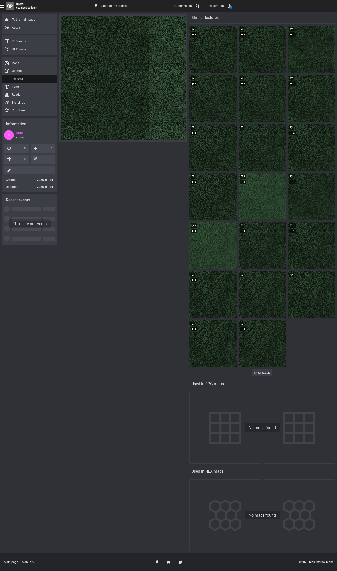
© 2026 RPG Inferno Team (316, 562)
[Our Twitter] (180, 562)
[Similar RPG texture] (213, 49)
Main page (11, 562)
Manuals (28, 562)
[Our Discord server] (168, 562)
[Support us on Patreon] (157, 562)
